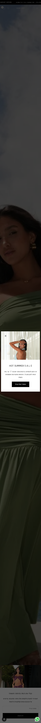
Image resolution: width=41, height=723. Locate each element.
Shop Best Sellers (20, 384)
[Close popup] (5, 336)
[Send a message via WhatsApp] (37, 719)
